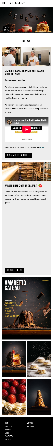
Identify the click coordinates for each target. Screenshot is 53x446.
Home (6, 423)
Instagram (30, 426)
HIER (42, 147)
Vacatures (9, 436)
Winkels (8, 429)
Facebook (30, 423)
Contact (8, 439)
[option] (26, 308)
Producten (8, 426)
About (7, 433)
